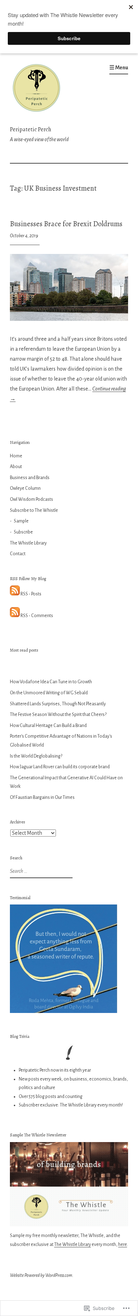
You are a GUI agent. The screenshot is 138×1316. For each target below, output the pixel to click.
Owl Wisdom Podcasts (31, 499)
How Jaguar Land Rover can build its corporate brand (60, 766)
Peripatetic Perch (30, 129)
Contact (17, 553)
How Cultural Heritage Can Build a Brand (48, 725)
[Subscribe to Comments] (15, 615)
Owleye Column (25, 488)
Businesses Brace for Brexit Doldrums (66, 224)
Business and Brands (30, 477)
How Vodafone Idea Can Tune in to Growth (51, 681)
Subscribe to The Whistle (34, 510)
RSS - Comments (37, 615)
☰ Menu (118, 67)
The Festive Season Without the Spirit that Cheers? (58, 714)
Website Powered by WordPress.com (41, 1275)
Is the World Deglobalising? (36, 756)
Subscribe (23, 532)
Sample (21, 521)
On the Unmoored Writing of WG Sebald (49, 692)
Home (16, 455)
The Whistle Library (28, 543)
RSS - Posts (31, 593)
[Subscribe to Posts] (15, 593)
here (122, 1244)
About (16, 466)
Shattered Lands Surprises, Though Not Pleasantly (58, 703)
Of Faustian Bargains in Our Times (42, 797)
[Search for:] (40, 871)
